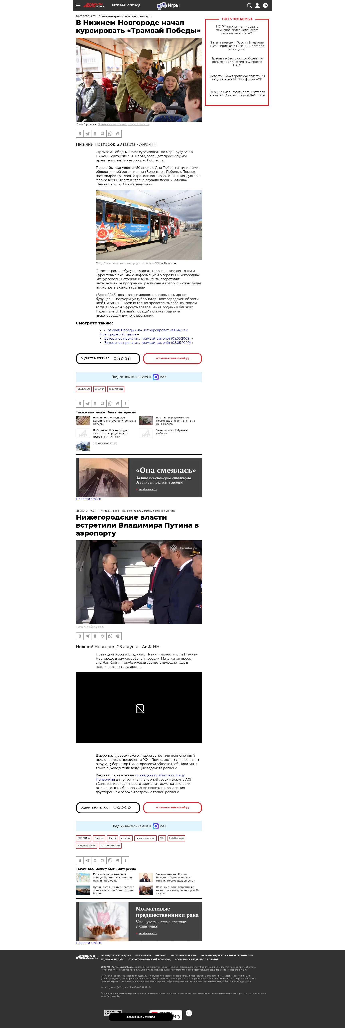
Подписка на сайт (112, 959)
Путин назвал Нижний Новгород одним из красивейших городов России (113, 890)
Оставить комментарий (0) (172, 358)
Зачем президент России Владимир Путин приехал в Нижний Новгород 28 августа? (237, 46)
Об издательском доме (116, 955)
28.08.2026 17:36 (85, 510)
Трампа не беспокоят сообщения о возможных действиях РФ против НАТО (237, 62)
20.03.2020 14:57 (85, 16)
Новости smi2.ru (89, 499)
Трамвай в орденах (105, 443)
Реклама (160, 955)
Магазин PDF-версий (183, 955)
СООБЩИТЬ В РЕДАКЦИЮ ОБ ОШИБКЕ (197, 959)
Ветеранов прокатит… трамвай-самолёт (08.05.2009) (147, 343)
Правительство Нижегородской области (123, 124)
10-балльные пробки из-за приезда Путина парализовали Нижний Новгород (112, 877)
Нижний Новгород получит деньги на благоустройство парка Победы (114, 420)
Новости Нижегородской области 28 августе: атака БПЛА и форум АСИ (237, 77)
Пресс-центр (143, 955)
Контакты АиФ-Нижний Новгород (149, 959)
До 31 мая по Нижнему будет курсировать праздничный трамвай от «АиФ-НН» (111, 433)
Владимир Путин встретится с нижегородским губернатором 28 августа (177, 890)
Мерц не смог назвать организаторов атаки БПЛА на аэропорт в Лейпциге (237, 93)
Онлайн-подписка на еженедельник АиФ (227, 955)
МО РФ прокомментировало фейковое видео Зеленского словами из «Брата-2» (237, 30)
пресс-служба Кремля (90, 626)
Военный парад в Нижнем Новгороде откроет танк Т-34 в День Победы (175, 420)
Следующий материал (141, 1017)
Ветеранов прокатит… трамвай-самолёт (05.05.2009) (147, 338)
